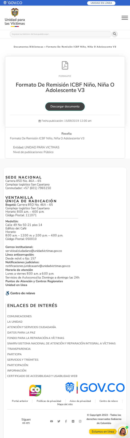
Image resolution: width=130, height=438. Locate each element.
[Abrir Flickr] (74, 421)
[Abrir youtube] (52, 421)
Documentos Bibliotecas (29, 46)
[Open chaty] (123, 431)
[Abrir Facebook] (66, 421)
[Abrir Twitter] (59, 421)
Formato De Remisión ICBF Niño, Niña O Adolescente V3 (65, 87)
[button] (21, 3)
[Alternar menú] (125, 18)
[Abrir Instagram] (81, 421)
